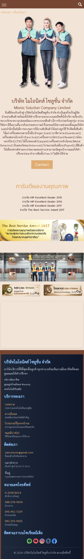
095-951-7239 (13, 511)
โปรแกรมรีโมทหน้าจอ (17, 423)
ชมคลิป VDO (12, 432)
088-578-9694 (13, 502)
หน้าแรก (5, 12)
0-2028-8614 (13, 492)
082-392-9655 (13, 521)
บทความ (10, 404)
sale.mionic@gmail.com (19, 452)
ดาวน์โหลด (11, 414)
